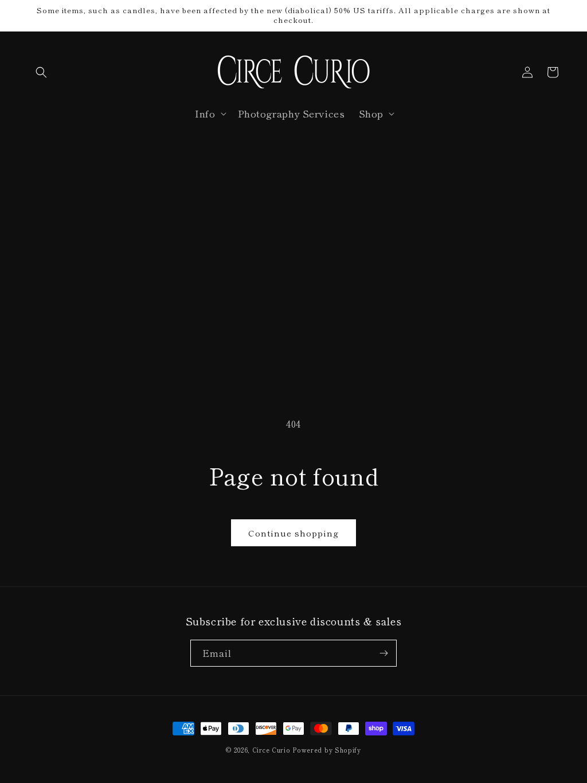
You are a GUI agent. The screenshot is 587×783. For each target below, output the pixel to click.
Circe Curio (271, 749)
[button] (41, 72)
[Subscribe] (383, 653)
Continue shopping (293, 533)
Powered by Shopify (326, 749)
